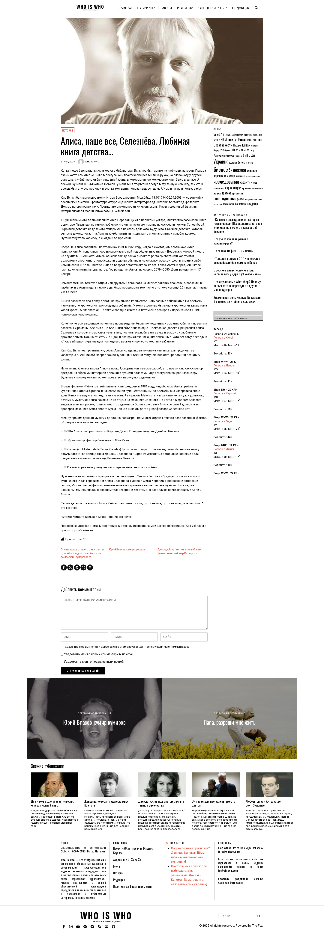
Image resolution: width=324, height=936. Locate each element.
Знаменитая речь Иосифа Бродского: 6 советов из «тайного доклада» (237, 299)
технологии (228, 204)
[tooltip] (64, 567)
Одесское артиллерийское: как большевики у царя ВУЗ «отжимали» (237, 272)
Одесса (228, 150)
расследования (225, 198)
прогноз (226, 192)
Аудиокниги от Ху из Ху (127, 859)
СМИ (245, 155)
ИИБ (221, 139)
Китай (246, 145)
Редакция (119, 880)
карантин (246, 182)
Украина (221, 161)
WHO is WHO (92, 161)
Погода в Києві (223, 337)
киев (255, 182)
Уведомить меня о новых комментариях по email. (99, 654)
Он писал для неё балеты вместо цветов (213, 803)
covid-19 (219, 134)
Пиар (252, 150)
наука (217, 193)
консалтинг (219, 188)
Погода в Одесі (223, 421)
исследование (253, 176)
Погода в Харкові (225, 393)
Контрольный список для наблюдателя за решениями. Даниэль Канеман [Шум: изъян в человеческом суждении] (189, 875)
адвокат (233, 162)
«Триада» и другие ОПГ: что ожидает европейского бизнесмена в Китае (238, 260)
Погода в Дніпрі (224, 449)
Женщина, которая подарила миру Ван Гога (106, 803)
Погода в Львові (224, 365)
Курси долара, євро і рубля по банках (231, 318)
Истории (67, 130)
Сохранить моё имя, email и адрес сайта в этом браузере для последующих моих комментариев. (127, 646)
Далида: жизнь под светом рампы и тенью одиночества (161, 803)
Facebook (229, 134)
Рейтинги (238, 155)
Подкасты (177, 843)
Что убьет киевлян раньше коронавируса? (231, 241)
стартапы (218, 204)
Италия (237, 145)
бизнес (221, 169)
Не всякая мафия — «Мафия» (233, 251)
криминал (247, 188)
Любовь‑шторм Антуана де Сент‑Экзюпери (263, 803)
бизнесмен (237, 170)
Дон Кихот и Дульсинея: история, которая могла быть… (52, 803)
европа (231, 176)
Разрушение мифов (224, 155)
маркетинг (258, 188)
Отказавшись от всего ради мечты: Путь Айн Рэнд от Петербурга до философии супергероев (82, 553)
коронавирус (233, 187)
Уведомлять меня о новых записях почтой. (94, 661)
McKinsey (238, 135)
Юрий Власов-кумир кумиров (127, 549)
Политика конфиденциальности (132, 886)
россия (240, 199)
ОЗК (222, 150)
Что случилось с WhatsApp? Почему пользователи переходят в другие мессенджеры (237, 286)
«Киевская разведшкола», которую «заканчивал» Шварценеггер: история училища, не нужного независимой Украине (238, 225)
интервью (240, 176)
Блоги (116, 866)
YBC (250, 134)
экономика (241, 204)
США (252, 155)
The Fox (257, 925)
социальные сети (253, 199)
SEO (246, 135)
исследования (226, 181)
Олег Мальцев (240, 149)
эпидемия (252, 204)
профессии (237, 193)
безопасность (245, 162)
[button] (258, 915)
